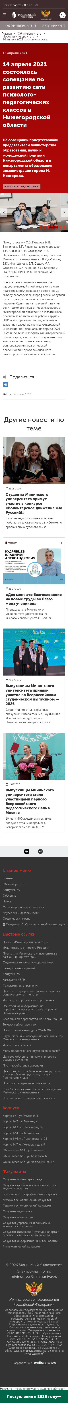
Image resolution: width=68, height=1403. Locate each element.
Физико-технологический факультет (27, 1205)
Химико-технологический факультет (27, 1200)
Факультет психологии (18, 1217)
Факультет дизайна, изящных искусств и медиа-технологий (29, 1186)
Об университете (21, 25)
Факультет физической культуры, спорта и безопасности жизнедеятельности (31, 1233)
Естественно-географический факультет (30, 1194)
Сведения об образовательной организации (35, 924)
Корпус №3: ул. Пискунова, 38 (23, 1127)
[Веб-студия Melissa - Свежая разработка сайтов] (44, 1363)
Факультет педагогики (17, 1211)
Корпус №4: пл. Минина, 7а (21, 1133)
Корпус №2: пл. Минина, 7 (20, 1121)
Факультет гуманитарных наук (23, 1179)
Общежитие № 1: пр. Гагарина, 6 (24, 1150)
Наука (7, 901)
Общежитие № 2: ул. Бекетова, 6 (25, 1156)
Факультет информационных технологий (30, 1241)
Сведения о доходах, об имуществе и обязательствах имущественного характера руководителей (34, 1350)
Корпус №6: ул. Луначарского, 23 (25, 1138)
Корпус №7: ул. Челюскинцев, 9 (24, 1144)
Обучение (9, 895)
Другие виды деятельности (21, 913)
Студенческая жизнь (16, 918)
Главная (8, 878)
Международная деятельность (23, 907)
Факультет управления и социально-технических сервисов (27, 1224)
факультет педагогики (22, 186)
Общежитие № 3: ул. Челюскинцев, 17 (28, 1162)
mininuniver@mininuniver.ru (34, 1276)
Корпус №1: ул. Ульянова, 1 (20, 1115)
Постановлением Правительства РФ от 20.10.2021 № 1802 (34, 1343)
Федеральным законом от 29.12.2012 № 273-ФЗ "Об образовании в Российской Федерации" (35, 1333)
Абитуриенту (11, 890)
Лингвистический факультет (21, 1246)
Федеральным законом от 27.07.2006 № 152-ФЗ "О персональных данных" (34, 1339)
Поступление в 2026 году (32, 1396)
